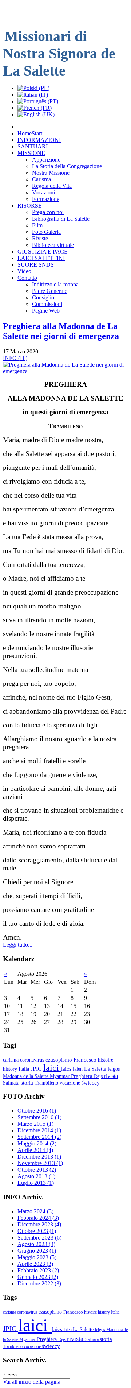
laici (52, 1067)
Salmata (12, 1083)
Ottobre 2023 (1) (36, 1231)
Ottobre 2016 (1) (36, 1110)
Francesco (86, 1060)
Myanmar (60, 1076)
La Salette (96, 1069)
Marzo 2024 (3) (35, 1211)
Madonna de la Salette (26, 1076)
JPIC (37, 1069)
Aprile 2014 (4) (35, 1150)
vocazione (71, 1083)
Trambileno (47, 1083)
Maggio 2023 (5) (36, 1257)
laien (78, 1069)
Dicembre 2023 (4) (39, 1224)
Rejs (99, 1076)
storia (28, 1082)
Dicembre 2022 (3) (39, 1283)
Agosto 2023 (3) (36, 1244)
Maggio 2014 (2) (36, 1143)
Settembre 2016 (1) (39, 1117)
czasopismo (59, 1060)
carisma (11, 1060)
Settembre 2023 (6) (39, 1237)
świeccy (91, 1082)
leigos (114, 1069)
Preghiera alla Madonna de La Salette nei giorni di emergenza (61, 331)
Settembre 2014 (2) (39, 1137)
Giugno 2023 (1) (36, 1251)
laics (67, 1069)
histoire (105, 1060)
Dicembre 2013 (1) (39, 1156)
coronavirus (32, 1060)
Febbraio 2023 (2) (38, 1270)
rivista (111, 1076)
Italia (25, 1069)
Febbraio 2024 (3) (38, 1218)
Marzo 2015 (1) (35, 1124)
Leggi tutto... (17, 945)
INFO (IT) (15, 358)
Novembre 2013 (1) (40, 1163)
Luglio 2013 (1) (35, 1183)
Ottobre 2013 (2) (36, 1170)
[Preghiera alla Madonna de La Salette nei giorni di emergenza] (65, 371)
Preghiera (82, 1076)
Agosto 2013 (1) (36, 1176)
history (11, 1069)
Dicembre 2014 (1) (39, 1130)
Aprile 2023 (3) (35, 1264)
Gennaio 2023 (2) (37, 1277)
